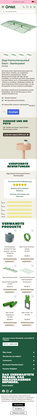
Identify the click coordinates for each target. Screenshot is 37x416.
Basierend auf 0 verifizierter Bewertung (20, 189)
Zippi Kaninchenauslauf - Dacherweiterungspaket (10, 281)
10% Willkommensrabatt (18, 1)
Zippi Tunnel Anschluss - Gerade (27, 249)
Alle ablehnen (18, 408)
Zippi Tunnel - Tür (27, 313)
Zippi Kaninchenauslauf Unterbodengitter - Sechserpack (27, 280)
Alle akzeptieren (18, 404)
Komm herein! (7, 385)
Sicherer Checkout (10, 98)
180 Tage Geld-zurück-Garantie (15, 100)
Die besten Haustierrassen (13, 365)
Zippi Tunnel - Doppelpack (10, 315)
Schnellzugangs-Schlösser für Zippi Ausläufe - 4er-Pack (10, 250)
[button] (18, 369)
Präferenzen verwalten (18, 413)
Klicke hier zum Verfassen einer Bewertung (20, 195)
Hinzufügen (13, 112)
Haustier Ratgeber (10, 369)
